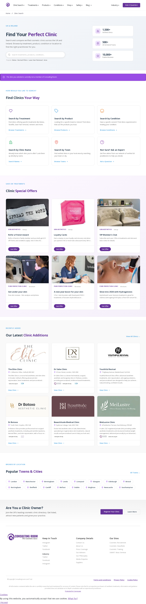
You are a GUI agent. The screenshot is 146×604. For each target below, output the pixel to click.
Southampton (127, 487)
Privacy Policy (119, 580)
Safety (79, 5)
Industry (115, 5)
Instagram (46, 543)
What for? (73, 598)
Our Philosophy (81, 556)
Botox (14, 60)
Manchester (30, 481)
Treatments (33, 5)
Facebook (46, 549)
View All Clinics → (133, 336)
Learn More (132, 512)
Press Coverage (82, 549)
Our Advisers (80, 553)
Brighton (91, 487)
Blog (89, 5)
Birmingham (49, 481)
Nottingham (16, 487)
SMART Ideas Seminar (118, 553)
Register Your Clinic (111, 512)
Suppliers (79, 563)
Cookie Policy (132, 580)
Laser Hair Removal (36, 60)
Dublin (77, 487)
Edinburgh (113, 481)
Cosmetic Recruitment (118, 543)
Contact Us (80, 543)
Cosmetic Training (116, 549)
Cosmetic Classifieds (117, 546)
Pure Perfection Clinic (17, 286)
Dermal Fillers (22, 60)
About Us (79, 546)
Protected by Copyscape (73, 591)
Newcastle (108, 487)
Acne (45, 60)
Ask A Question (131, 5)
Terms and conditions (102, 580)
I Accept (4, 602)
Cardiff (48, 487)
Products (46, 5)
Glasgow (96, 481)
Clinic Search (19, 5)
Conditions (59, 5)
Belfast (63, 487)
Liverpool (80, 481)
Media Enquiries (82, 559)
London (14, 481)
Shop (70, 5)
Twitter (45, 546)
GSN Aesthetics (14, 229)
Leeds (65, 481)
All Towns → (135, 473)
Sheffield (33, 487)
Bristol (128, 481)
